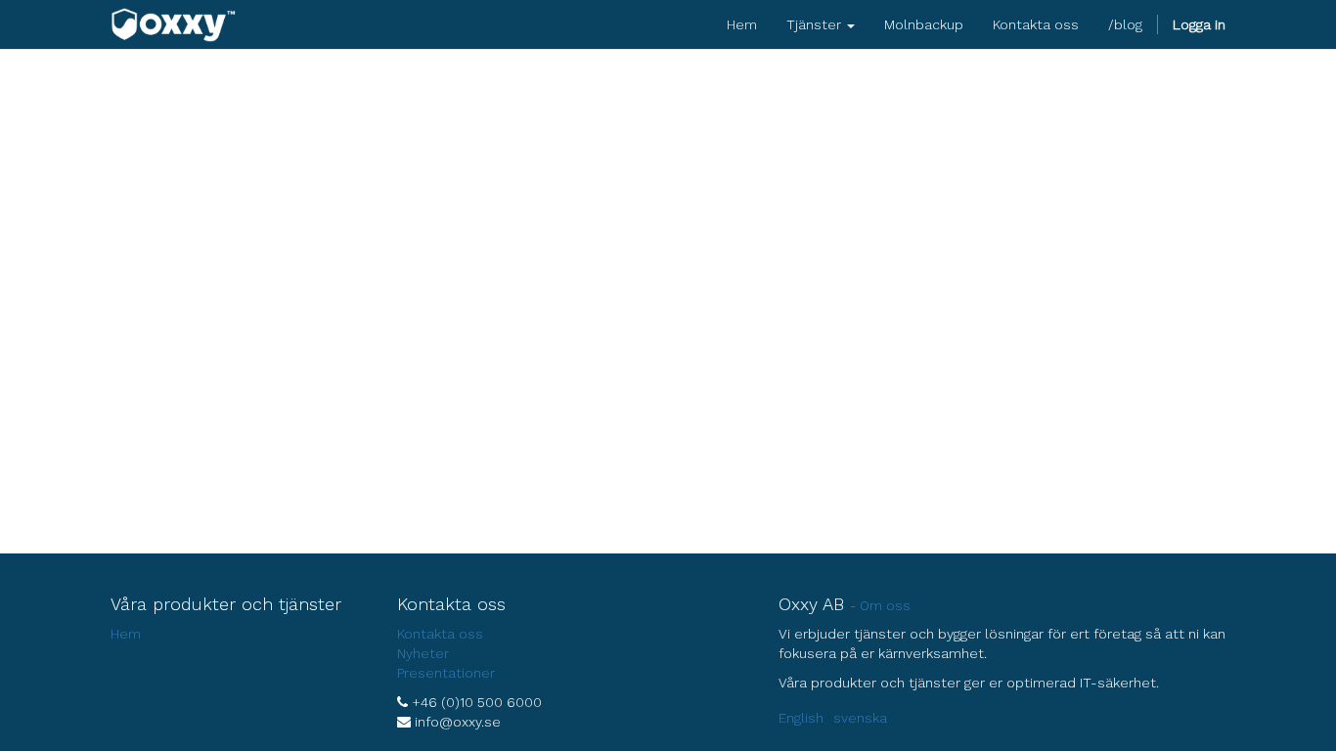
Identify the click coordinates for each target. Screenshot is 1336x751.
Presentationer (446, 673)
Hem (126, 633)
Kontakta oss (440, 633)
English (801, 718)
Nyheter (423, 653)
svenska (860, 718)
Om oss (885, 605)
